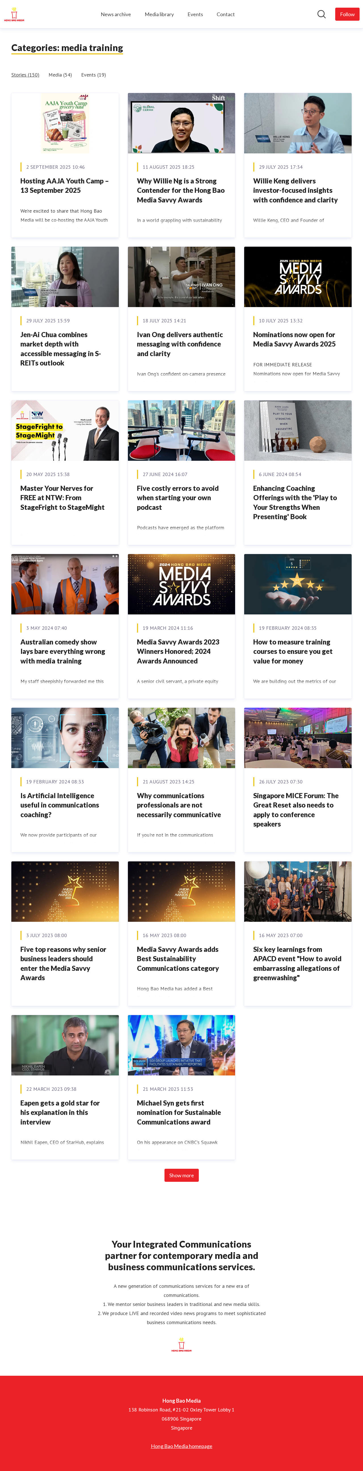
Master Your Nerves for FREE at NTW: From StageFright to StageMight (62, 497)
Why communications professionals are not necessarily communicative (179, 805)
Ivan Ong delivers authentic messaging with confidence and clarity (180, 344)
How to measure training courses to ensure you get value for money (293, 651)
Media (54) (60, 74)
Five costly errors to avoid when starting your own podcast (178, 497)
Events (195, 14)
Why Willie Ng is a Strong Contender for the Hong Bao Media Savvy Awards (181, 190)
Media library (159, 14)
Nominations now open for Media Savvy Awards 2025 (294, 339)
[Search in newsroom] (321, 14)
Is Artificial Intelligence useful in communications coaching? (59, 805)
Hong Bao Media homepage (181, 1446)
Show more (181, 1175)
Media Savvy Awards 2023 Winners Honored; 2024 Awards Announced (178, 651)
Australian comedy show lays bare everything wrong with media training (62, 651)
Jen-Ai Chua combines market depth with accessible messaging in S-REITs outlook (60, 348)
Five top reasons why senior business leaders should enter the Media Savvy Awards (63, 963)
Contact (226, 14)
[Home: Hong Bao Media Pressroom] (14, 14)
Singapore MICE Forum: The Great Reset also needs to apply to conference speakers (296, 809)
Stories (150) (25, 74)
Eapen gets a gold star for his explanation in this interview (60, 1112)
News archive (116, 14)
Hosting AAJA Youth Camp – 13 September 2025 (64, 186)
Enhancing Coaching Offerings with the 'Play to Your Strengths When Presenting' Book (295, 502)
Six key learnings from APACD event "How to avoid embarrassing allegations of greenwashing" (297, 963)
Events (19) (93, 74)
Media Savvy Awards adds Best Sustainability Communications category (178, 958)
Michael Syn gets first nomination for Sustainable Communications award (179, 1112)
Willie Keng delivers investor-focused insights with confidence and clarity (295, 190)
